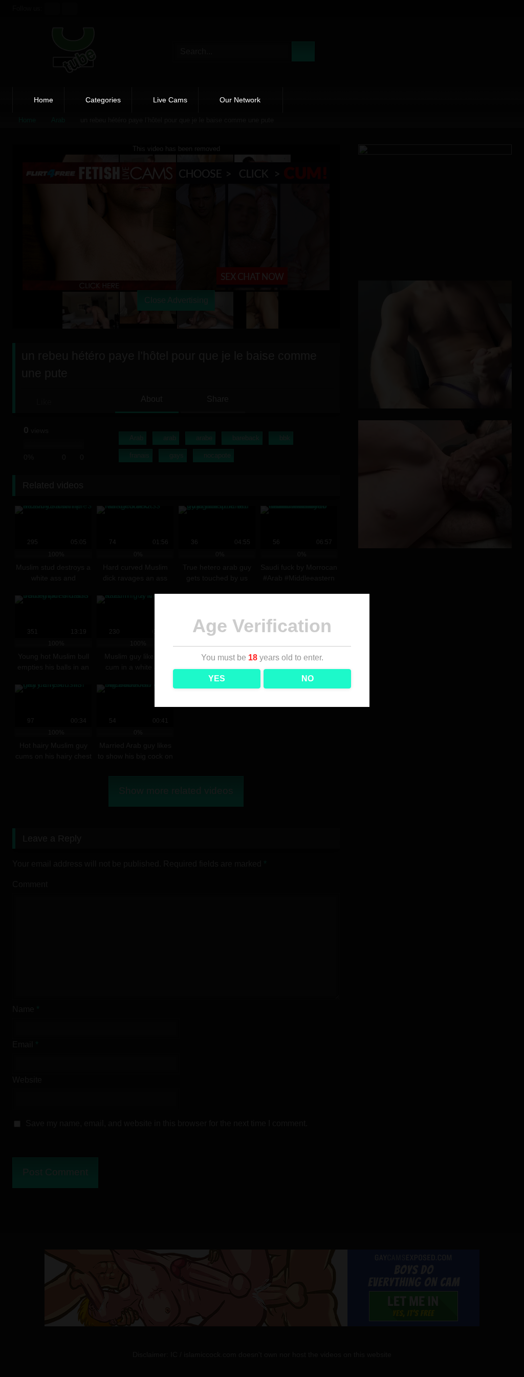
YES (216, 678)
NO (307, 678)
